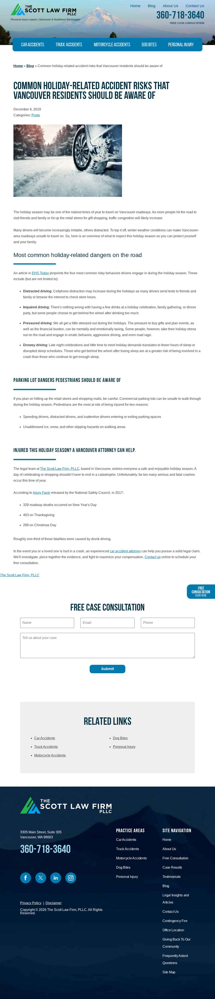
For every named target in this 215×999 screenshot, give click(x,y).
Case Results (172, 867)
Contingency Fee (175, 921)
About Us (170, 6)
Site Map (169, 972)
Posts (35, 115)
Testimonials (172, 876)
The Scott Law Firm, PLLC (59, 468)
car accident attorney (125, 551)
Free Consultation (175, 858)
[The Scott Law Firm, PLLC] (43, 9)
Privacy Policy (30, 903)
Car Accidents (32, 44)
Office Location (173, 930)
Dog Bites (149, 44)
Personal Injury (181, 44)
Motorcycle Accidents (112, 44)
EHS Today (40, 273)
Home (135, 6)
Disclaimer (54, 903)
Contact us (153, 557)
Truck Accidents (69, 44)
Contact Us (195, 6)
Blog (151, 6)
